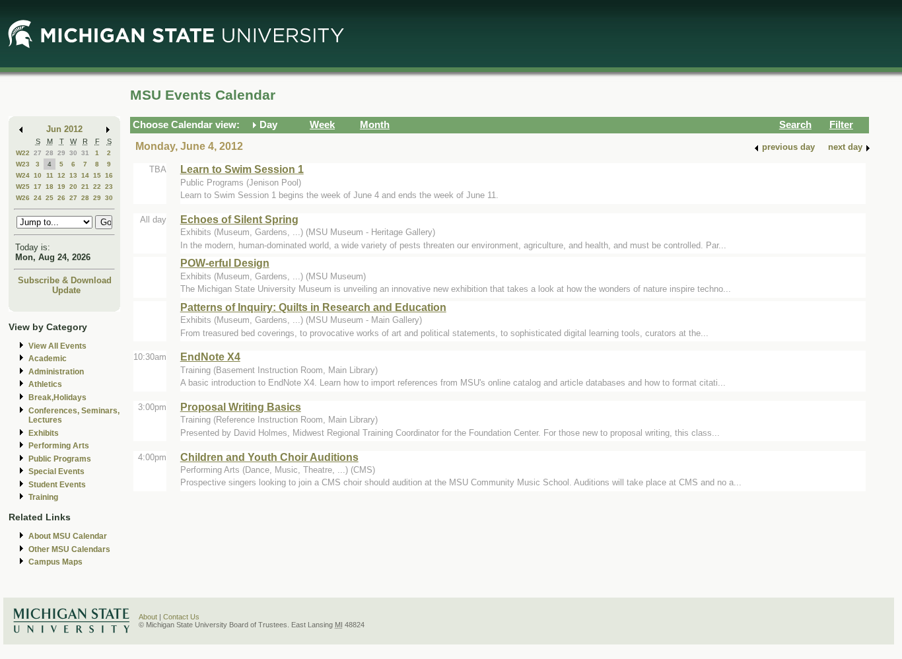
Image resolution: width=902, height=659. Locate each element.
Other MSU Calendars (69, 549)
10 (38, 175)
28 (49, 152)
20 (73, 186)
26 (61, 197)
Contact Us (181, 617)
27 (38, 152)
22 (97, 186)
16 (109, 175)
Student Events (57, 484)
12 (61, 175)
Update (66, 290)
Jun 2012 (64, 129)
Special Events (56, 471)
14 (85, 175)
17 (38, 186)
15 (97, 175)
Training (43, 497)
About (148, 617)
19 (61, 186)
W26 (23, 197)
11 (49, 175)
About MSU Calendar (67, 536)
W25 (23, 186)
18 (49, 186)
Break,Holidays (57, 397)
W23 (23, 164)
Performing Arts (58, 445)
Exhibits (43, 433)
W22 (23, 152)
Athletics (45, 384)
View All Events (57, 346)
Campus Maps (55, 562)
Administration (56, 371)
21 (85, 186)
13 (73, 175)
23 (109, 186)
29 (61, 152)
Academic (47, 358)
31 (85, 152)
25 (49, 197)
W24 (23, 175)
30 (73, 152)
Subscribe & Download (65, 280)
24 (38, 197)
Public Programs (59, 459)
